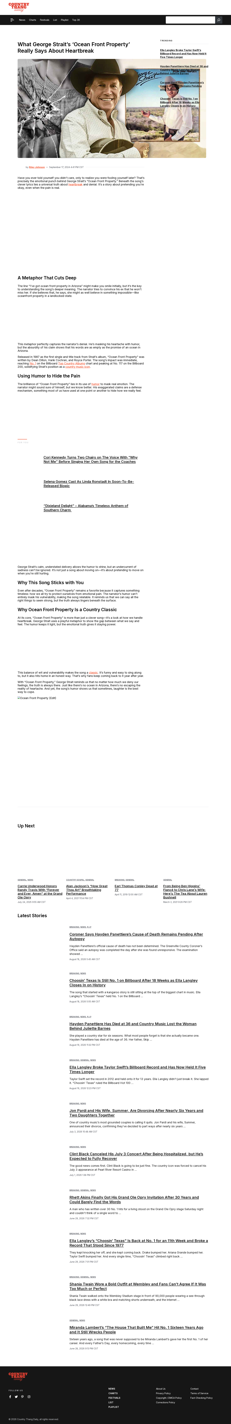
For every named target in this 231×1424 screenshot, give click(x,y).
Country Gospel (75, 880)
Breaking (119, 880)
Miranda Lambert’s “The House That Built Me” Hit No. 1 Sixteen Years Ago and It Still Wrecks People (136, 1329)
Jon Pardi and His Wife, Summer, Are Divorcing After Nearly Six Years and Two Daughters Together (136, 1112)
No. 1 (33, 363)
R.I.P (89, 927)
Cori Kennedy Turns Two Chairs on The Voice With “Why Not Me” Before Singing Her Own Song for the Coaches (91, 459)
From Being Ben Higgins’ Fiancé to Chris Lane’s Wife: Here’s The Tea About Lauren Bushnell (185, 891)
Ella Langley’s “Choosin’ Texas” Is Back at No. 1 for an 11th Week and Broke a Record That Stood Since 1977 (138, 1243)
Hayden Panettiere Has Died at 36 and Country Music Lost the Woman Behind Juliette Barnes (184, 70)
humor (95, 384)
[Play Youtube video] (81, 743)
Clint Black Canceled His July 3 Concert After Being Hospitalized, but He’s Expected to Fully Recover (136, 1156)
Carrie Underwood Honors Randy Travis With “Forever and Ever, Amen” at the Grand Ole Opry (40, 891)
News (30, 880)
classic (93, 672)
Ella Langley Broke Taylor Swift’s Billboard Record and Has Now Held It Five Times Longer (183, 54)
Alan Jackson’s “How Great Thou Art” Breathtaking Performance (86, 889)
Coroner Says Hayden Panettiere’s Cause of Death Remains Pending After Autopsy (182, 86)
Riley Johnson (37, 167)
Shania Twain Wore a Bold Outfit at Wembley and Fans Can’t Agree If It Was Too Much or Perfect (137, 1286)
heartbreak (75, 184)
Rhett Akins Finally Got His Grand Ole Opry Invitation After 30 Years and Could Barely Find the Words (134, 1199)
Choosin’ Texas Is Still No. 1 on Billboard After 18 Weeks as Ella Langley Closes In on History (179, 102)
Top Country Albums (71, 363)
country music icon (77, 366)
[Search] (218, 20)
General (22, 880)
